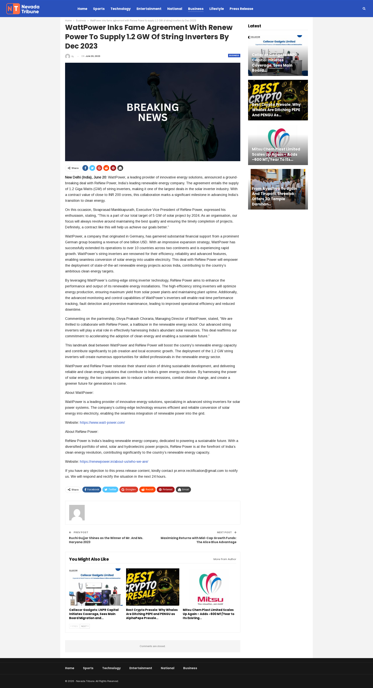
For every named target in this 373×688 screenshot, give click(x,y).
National (174, 8)
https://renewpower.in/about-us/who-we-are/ (114, 462)
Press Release (241, 8)
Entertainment (149, 8)
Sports (99, 8)
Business (196, 8)
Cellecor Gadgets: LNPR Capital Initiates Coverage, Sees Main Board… (274, 62)
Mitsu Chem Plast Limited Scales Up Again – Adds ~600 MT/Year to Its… (276, 154)
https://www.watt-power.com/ (102, 422)
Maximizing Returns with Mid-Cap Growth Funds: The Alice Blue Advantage (198, 540)
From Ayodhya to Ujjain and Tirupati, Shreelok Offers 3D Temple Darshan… (274, 196)
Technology (121, 8)
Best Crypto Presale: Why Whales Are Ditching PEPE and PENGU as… (276, 109)
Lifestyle (216, 8)
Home (82, 8)
